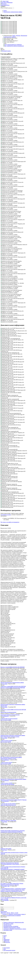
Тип (4, 938)
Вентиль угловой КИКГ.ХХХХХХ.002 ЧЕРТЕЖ (12, 667)
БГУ (6, 705)
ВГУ (2, 757)
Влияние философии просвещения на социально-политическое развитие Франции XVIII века (13, 831)
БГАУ (2, 736)
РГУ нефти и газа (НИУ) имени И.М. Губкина (12, 883)
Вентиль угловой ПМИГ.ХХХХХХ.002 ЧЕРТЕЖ (13, 687)
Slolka (5, 821)
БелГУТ (20, 799)
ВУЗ (5, 2)
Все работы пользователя (17, 45)
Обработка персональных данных (11, 927)
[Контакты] (4, 3)
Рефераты (3, 820)
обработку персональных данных (17, 914)
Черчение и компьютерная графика (9, 799)
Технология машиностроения (8, 714)
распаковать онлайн (6, 514)
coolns (5, 683)
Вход (8, 5)
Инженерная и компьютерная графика (12, 11)
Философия (8, 848)
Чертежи (18, 35)
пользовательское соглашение (13, 915)
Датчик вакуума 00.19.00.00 (7, 784)
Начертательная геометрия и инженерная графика (13, 704)
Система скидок (7, 925)
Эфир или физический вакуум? (8, 805)
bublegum (6, 759)
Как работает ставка (8, 923)
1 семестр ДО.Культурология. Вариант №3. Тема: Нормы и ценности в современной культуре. (13, 890)
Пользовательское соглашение (10, 926)
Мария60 (6, 900)
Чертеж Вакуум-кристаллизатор (8, 712)
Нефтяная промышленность (7, 862)
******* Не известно (6, 897)
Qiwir (5, 850)
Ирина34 (6, 716)
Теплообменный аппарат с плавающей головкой (12, 869)
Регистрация (4, 5)
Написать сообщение (16, 44)
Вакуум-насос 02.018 (6, 741)
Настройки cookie (7, 930)
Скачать (9, 50)
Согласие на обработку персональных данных (14, 928)
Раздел (2, 2)
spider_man (7, 886)
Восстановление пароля (9, 950)
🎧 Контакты (6, 942)
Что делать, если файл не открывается (10, 522)
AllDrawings (6, 940)
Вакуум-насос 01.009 (6, 719)
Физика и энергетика (11, 820)
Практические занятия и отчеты (11, 736)
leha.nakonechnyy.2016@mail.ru (11, 864)
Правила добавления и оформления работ (13, 922)
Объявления (9, 2)
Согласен (4, 914)
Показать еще (4, 824)
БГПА (13, 35)
